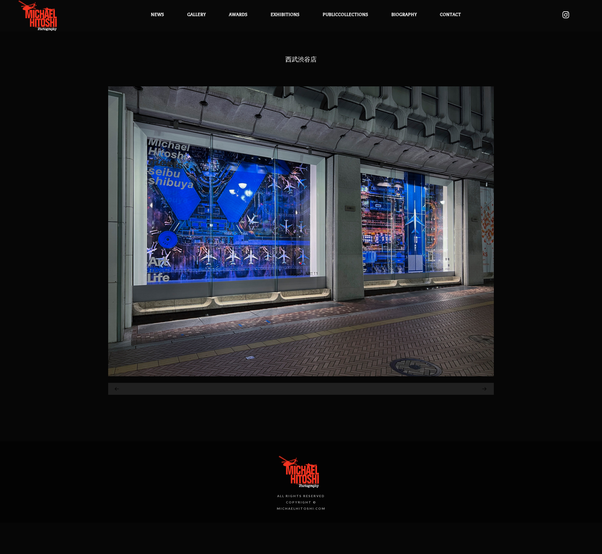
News (157, 14)
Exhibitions (285, 14)
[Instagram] (565, 15)
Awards (238, 14)
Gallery (196, 14)
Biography (404, 14)
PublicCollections (345, 14)
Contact (450, 14)
